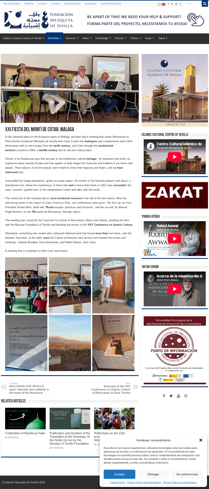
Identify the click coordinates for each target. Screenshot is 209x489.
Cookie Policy (117, 482)
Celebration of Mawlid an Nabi (25, 433)
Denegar (153, 474)
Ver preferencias (187, 474)
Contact (55, 3)
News (85, 38)
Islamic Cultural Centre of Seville (22, 38)
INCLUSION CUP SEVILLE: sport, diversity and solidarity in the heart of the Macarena (29, 388)
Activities (53, 38)
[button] (201, 440)
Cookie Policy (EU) (110, 3)
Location (42, 3)
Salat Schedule (72, 3)
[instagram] (180, 3)
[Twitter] (172, 3)
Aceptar (119, 474)
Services (71, 38)
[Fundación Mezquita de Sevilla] (38, 19)
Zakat (161, 38)
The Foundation (12, 3)
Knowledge (102, 38)
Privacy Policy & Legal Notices (144, 482)
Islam (148, 38)
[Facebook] (168, 3)
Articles (119, 38)
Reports (29, 3)
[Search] (205, 4)
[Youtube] (176, 3)
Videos (134, 38)
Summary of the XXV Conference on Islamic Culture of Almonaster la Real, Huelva (110, 388)
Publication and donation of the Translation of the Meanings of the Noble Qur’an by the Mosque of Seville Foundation (70, 438)
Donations (90, 3)
